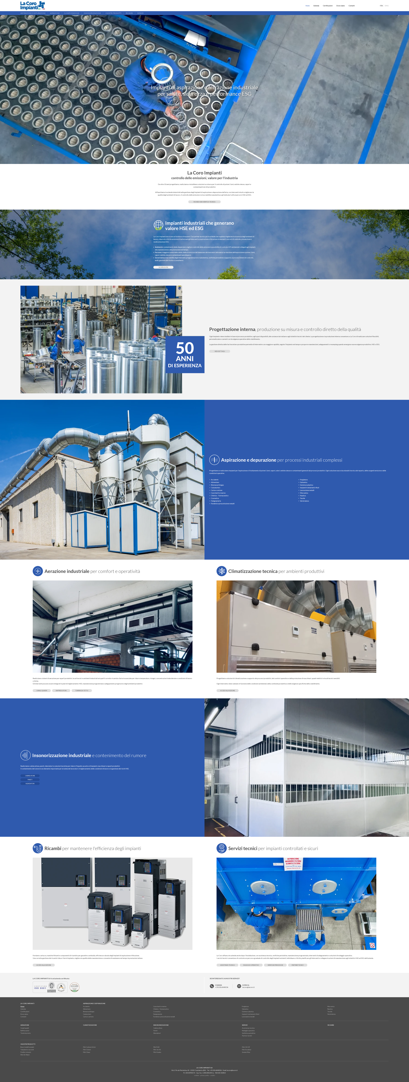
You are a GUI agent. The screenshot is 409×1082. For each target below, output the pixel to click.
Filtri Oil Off (246, 1047)
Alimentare (215, 482)
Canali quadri (41, 690)
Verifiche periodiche (275, 965)
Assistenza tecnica (227, 965)
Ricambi (129, 13)
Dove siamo (340, 6)
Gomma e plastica (306, 485)
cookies (196, 1075)
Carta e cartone (216, 490)
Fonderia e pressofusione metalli (222, 503)
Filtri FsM (156, 1047)
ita (381, 6)
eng (387, 6)
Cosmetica (215, 498)
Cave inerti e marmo (218, 493)
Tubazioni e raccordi (27, 1050)
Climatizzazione (71, 13)
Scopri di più (163, 267)
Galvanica (303, 482)
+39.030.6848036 (221, 986)
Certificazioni (328, 6)
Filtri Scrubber (246, 1050)
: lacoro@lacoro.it (248, 986)
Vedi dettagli (220, 351)
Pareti (30, 779)
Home (307, 6)
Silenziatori (30, 783)
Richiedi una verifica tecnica (204, 202)
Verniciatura (304, 501)
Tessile (302, 498)
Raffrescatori (61, 690)
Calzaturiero (215, 488)
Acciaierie (214, 480)
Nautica (303, 496)
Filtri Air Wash (25, 1055)
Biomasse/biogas (217, 485)
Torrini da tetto (81, 690)
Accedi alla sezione (227, 690)
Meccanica (304, 493)
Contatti (352, 6)
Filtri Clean (86, 1052)
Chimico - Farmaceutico (219, 496)
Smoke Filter (246, 1052)
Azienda (316, 6)
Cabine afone (30, 776)
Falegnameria (216, 501)
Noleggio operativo (251, 965)
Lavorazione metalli (307, 490)
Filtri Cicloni (87, 1050)
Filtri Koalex (157, 1052)
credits (212, 1075)
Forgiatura (304, 480)
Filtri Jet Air (157, 1050)
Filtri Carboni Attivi (89, 1047)
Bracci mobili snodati (27, 1047)
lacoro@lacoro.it (232, 1070)
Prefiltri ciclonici (25, 1052)
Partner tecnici (298, 965)
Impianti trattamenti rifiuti (309, 488)
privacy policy (204, 1075)
